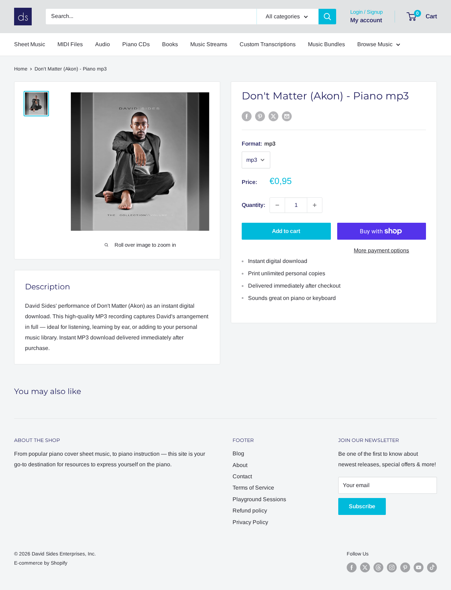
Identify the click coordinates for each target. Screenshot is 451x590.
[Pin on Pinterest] (260, 116)
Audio (102, 44)
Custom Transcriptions (268, 44)
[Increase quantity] (314, 205)
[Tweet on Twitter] (273, 116)
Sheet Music (29, 44)
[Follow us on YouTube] (419, 567)
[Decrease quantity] (277, 205)
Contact (242, 476)
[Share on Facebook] (247, 116)
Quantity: (253, 205)
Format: (259, 144)
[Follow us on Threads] (378, 567)
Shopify (59, 563)
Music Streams (208, 44)
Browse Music (375, 44)
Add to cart (286, 231)
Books (170, 44)
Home (20, 69)
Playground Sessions (259, 499)
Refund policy (250, 511)
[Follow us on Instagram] (392, 567)
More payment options (381, 250)
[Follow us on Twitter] (365, 567)
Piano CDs (136, 44)
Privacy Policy (250, 522)
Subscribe (362, 506)
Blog (238, 453)
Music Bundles (326, 44)
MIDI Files (70, 44)
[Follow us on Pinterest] (405, 567)
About (240, 465)
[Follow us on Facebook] (352, 567)
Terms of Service (253, 488)
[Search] (327, 16)
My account (366, 20)
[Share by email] (287, 116)
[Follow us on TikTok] (432, 567)
